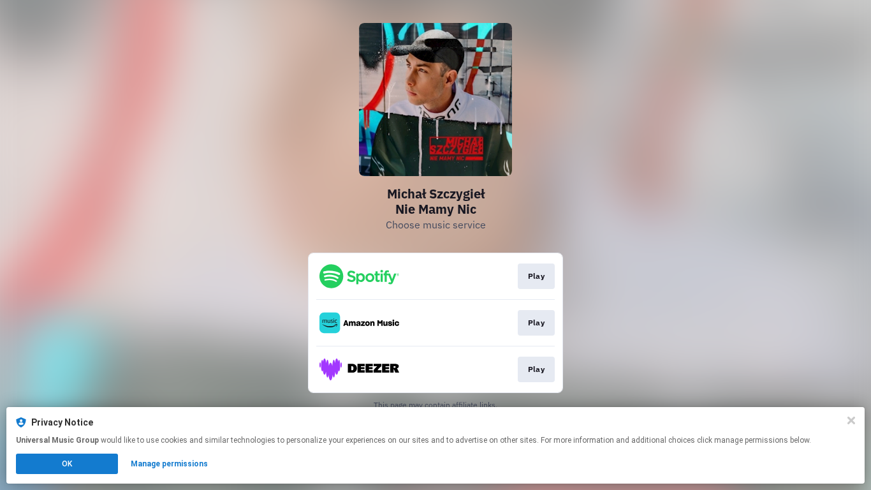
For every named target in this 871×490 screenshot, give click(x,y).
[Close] (851, 420)
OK (67, 463)
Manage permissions (169, 463)
